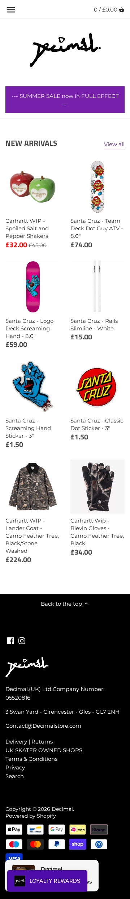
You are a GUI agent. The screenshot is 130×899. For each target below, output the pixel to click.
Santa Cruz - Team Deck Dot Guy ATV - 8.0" (96, 228)
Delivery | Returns (29, 741)
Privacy (15, 767)
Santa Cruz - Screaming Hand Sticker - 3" (28, 428)
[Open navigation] (10, 9)
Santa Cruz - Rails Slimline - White (94, 324)
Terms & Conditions (31, 758)
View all (114, 144)
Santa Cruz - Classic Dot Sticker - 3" (96, 424)
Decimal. (63, 809)
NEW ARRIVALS (31, 143)
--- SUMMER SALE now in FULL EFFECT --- (65, 99)
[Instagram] (21, 640)
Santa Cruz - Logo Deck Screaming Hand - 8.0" (29, 328)
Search (14, 776)
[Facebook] (10, 640)
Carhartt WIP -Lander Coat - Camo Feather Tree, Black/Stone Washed (32, 535)
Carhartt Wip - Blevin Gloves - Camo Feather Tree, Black (97, 532)
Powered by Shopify (30, 816)
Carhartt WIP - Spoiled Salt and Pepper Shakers (27, 228)
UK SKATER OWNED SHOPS (43, 750)
